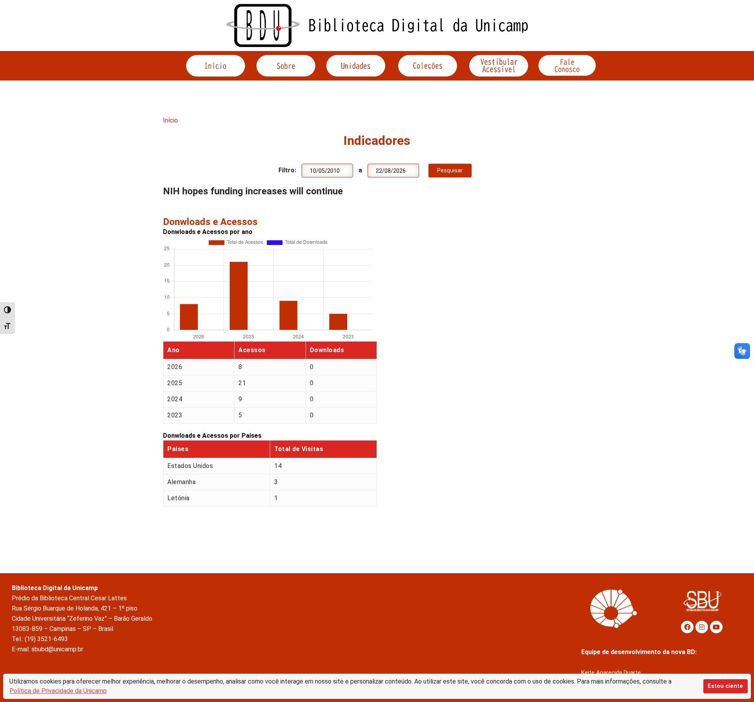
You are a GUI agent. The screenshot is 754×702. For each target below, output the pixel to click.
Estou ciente (725, 686)
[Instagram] (701, 627)
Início (170, 120)
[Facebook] (687, 627)
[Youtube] (716, 627)
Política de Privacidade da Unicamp (58, 691)
